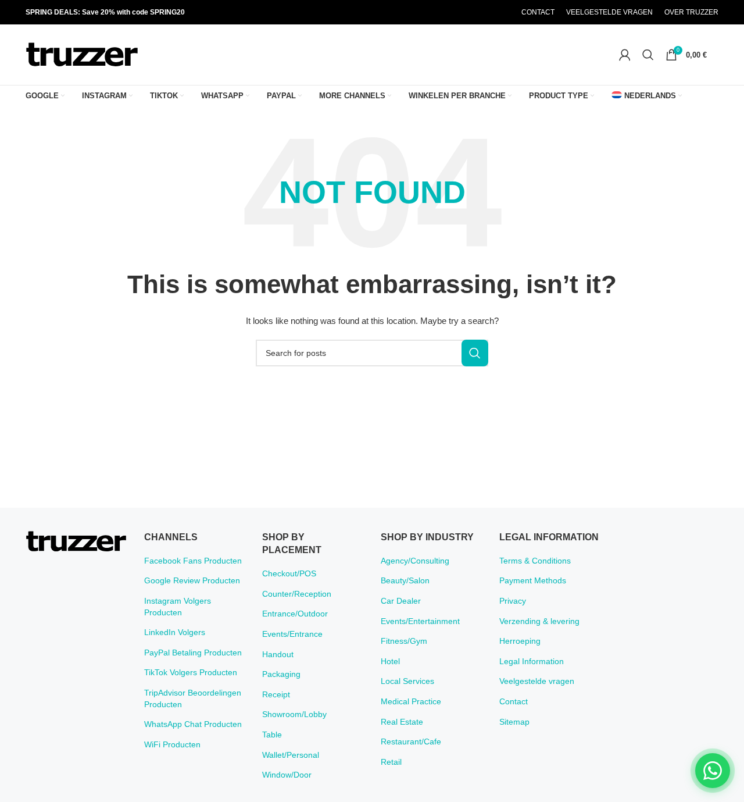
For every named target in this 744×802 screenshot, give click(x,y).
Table (272, 734)
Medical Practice (411, 701)
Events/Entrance (292, 634)
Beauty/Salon (405, 580)
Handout (278, 654)
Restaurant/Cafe (411, 741)
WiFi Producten (172, 744)
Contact (513, 701)
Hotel (390, 661)
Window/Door (287, 774)
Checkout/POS (289, 573)
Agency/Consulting (415, 560)
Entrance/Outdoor (295, 613)
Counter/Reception (296, 593)
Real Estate (402, 721)
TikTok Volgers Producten (190, 672)
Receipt (276, 694)
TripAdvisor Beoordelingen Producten (192, 698)
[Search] (648, 54)
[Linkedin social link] (488, 12)
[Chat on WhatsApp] (712, 770)
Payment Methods (532, 580)
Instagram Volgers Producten (177, 606)
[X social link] (458, 12)
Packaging (281, 674)
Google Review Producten (192, 580)
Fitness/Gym (404, 641)
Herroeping (520, 641)
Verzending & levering (539, 621)
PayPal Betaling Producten (193, 652)
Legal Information (531, 661)
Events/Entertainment (420, 621)
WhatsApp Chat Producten (193, 724)
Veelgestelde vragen (536, 681)
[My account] (624, 54)
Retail (391, 762)
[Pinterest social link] (473, 12)
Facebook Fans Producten (193, 560)
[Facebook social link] (443, 12)
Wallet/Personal (290, 755)
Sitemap (514, 721)
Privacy (512, 600)
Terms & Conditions (535, 560)
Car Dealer (401, 600)
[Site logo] (82, 54)
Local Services (407, 681)
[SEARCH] (475, 353)
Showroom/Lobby (294, 714)
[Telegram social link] (502, 12)
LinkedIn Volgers (174, 632)
